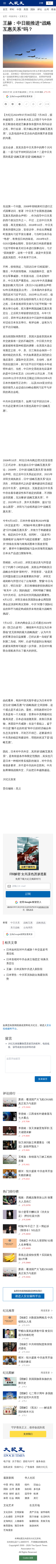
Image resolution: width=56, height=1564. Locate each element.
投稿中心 (19, 1467)
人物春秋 (19, 1521)
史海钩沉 (8, 1521)
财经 (11, 1493)
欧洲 (36, 1493)
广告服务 (29, 1467)
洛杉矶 (28, 1489)
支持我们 (28, 1434)
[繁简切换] (47, 104)
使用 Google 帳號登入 (30, 902)
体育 (5, 1498)
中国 (19, 9)
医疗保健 (34, 1516)
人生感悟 (8, 1516)
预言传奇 (19, 1525)
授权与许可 (28, 1461)
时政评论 (13, 16)
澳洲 (27, 1498)
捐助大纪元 (42, 1467)
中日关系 (15, 922)
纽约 (27, 1484)
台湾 (46, 9)
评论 (39, 9)
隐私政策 (8, 1467)
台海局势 (28, 927)
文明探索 (19, 1512)
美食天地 (45, 1521)
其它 (36, 1498)
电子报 (6, 1461)
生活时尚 (45, 1516)
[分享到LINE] (13, 104)
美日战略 (15, 927)
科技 (5, 1493)
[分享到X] (19, 104)
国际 (32, 9)
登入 (49, 3)
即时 (12, 9)
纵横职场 (34, 1521)
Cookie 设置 (28, 1558)
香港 (53, 9)
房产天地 (34, 1512)
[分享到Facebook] (6, 104)
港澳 (17, 1489)
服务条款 (40, 1461)
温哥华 (28, 1493)
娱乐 (17, 1493)
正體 (41, 3)
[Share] (20, 1107)
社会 (11, 1498)
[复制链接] (26, 104)
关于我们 (16, 1461)
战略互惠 (28, 922)
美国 (26, 9)
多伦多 (37, 1489)
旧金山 (37, 1484)
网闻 (17, 1498)
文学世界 (19, 1516)
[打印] (33, 104)
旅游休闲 (34, 1525)
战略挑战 (41, 922)
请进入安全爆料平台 (28, 1296)
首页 (5, 9)
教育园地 (8, 1525)
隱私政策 (29, 910)
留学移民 (45, 1512)
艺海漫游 (8, 1530)
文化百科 (8, 1512)
